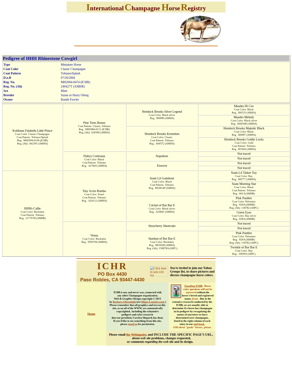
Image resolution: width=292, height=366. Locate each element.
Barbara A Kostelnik (124, 301)
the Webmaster (136, 334)
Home (91, 314)
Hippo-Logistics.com (152, 301)
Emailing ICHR (193, 285)
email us (132, 324)
